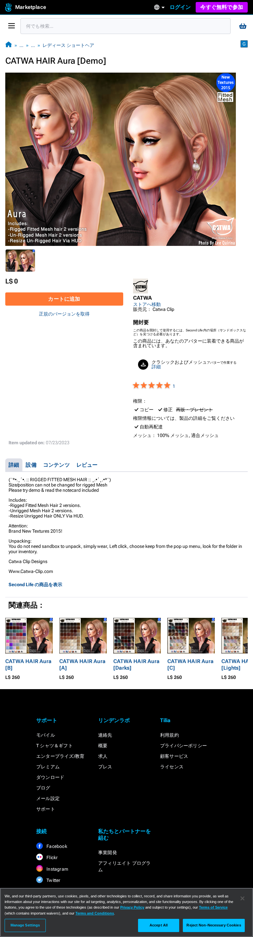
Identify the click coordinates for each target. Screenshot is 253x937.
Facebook (56, 846)
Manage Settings (25, 925)
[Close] (242, 898)
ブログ (43, 787)
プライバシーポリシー (183, 745)
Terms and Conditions (94, 913)
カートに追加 (64, 299)
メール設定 (48, 798)
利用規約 (169, 735)
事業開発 (107, 852)
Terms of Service (213, 907)
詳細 (156, 366)
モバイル (45, 735)
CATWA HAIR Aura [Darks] (136, 664)
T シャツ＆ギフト (54, 745)
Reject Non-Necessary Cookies (213, 925)
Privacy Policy (132, 907)
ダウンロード (50, 777)
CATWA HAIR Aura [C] (190, 664)
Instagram (56, 869)
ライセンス (171, 766)
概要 (102, 745)
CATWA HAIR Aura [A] (82, 664)
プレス (105, 766)
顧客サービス (174, 756)
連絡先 (105, 735)
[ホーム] (8, 45)
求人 (102, 756)
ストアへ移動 (147, 304)
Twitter (53, 880)
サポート (45, 809)
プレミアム (48, 766)
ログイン (180, 7)
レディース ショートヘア (68, 45)
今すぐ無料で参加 (221, 7)
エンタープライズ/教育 (60, 756)
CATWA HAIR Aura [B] (28, 664)
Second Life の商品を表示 (35, 584)
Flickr (51, 857)
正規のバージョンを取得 (64, 314)
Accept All (159, 925)
